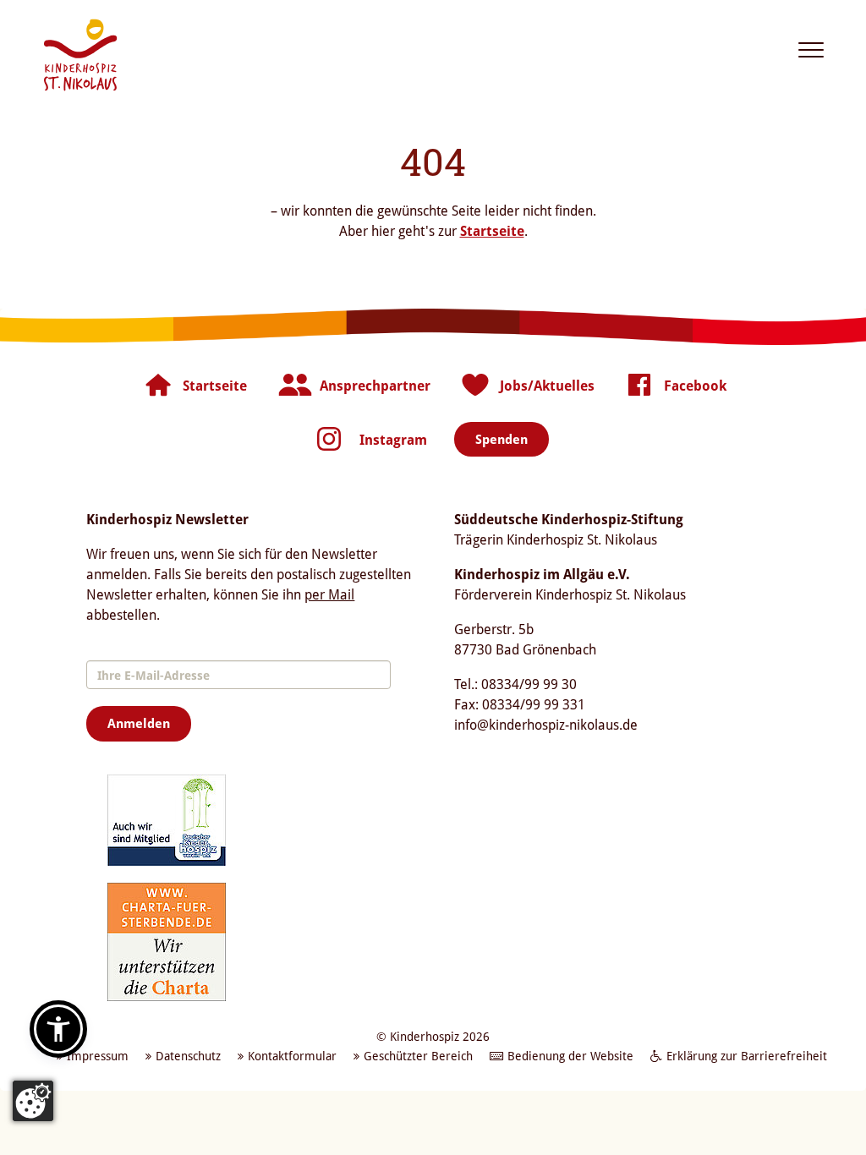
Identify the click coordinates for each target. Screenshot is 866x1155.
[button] (58, 1029)
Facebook (695, 385)
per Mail (329, 594)
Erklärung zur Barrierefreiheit (746, 1056)
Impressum (98, 1056)
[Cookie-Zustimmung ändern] (33, 1101)
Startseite (492, 231)
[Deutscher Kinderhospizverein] (166, 819)
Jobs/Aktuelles (547, 385)
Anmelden (138, 722)
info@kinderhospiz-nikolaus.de (546, 724)
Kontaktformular (292, 1056)
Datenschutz (188, 1056)
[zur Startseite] (80, 55)
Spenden (501, 438)
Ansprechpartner (375, 385)
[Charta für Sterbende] (166, 941)
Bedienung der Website (570, 1056)
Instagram (393, 439)
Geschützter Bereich (418, 1056)
